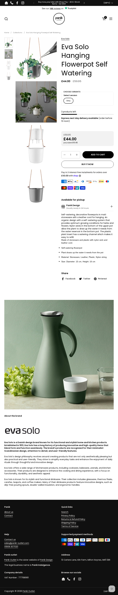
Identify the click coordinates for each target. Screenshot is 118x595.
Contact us (10, 539)
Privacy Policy (68, 515)
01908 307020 (11, 546)
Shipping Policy (68, 522)
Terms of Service (69, 526)
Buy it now (87, 164)
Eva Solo (65, 38)
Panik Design (46, 559)
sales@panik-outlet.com (16, 543)
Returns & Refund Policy (73, 519)
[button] (6, 19)
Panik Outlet (10, 559)
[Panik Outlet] (59, 18)
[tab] (111, 207)
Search (64, 512)
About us (8, 512)
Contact (8, 515)
